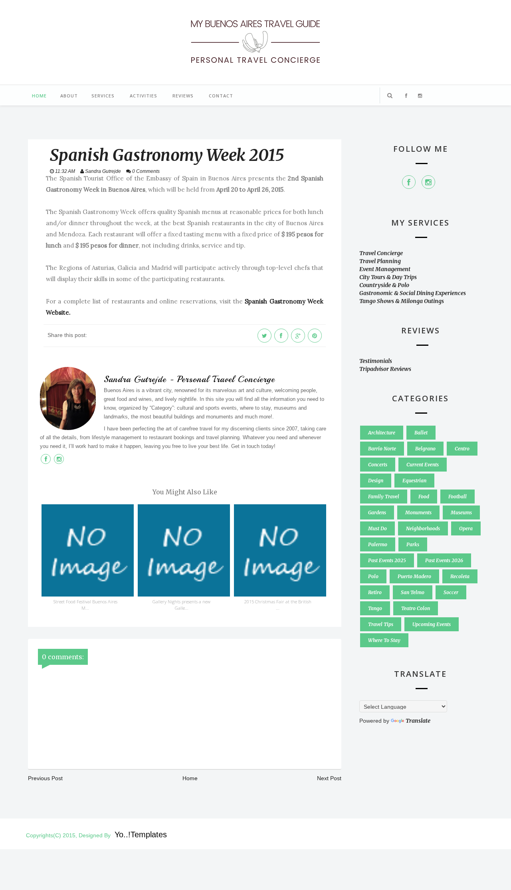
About (69, 96)
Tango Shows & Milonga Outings (401, 301)
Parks (412, 544)
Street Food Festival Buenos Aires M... (85, 605)
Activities (143, 96)
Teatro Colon (415, 608)
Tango (375, 608)
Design (375, 481)
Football (457, 497)
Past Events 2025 (387, 560)
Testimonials (375, 361)
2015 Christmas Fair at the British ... (277, 605)
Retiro (375, 592)
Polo (373, 576)
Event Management (384, 269)
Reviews (183, 96)
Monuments (418, 512)
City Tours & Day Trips (388, 277)
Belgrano (425, 449)
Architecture (381, 433)
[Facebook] (409, 182)
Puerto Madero (414, 576)
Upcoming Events (431, 624)
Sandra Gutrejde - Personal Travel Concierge (189, 379)
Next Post (329, 778)
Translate (418, 720)
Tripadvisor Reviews (385, 369)
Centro (462, 449)
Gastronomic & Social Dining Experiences (412, 293)
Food (423, 497)
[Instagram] (428, 182)
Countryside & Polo (384, 285)
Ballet (421, 433)
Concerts (377, 465)
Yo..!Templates (141, 834)
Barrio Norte (382, 449)
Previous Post (45, 778)
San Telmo (412, 592)
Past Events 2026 (444, 560)
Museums (461, 512)
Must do (377, 528)
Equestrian (414, 481)
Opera (466, 528)
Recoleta (459, 576)
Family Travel (383, 497)
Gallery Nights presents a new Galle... (181, 605)
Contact (221, 96)
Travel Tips (380, 624)
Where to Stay (384, 640)
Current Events (422, 465)
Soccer (451, 592)
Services (103, 96)
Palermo (377, 544)
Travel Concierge (381, 253)
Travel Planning (380, 261)
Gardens (377, 512)
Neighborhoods (423, 528)
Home (39, 96)
